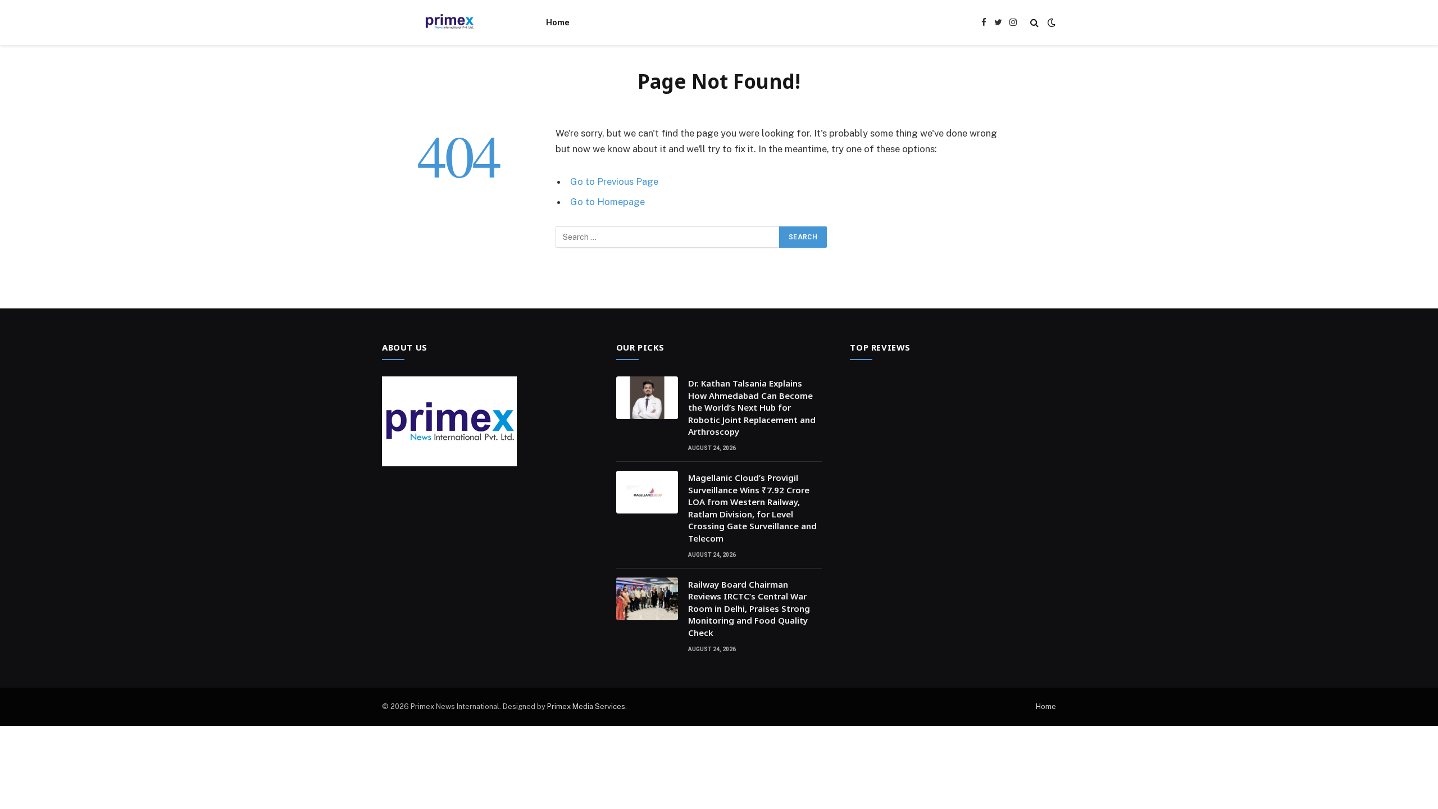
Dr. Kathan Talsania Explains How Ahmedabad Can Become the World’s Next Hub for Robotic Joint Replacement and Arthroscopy (752, 407)
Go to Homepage (607, 201)
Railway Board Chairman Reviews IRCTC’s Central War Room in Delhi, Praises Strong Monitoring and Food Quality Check (749, 608)
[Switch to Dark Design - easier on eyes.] (1050, 22)
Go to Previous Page (614, 181)
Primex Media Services (586, 706)
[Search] (1034, 22)
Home (558, 22)
